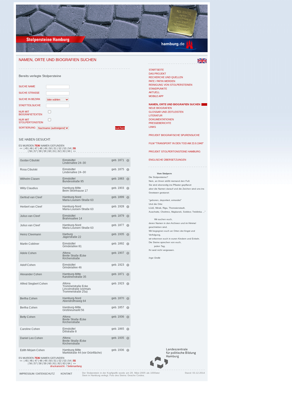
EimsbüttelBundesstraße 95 (73, 180)
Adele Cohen (28, 253)
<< (21, 148)
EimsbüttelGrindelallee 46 (72, 266)
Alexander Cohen (31, 274)
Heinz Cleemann (30, 234)
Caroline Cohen (30, 329)
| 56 (30, 151)
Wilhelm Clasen (30, 178)
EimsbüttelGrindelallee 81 (72, 245)
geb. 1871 (118, 160)
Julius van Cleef (30, 216)
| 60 (49, 151)
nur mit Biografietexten (30, 113)
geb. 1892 (118, 243)
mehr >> (128, 160)
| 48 (40, 148)
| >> (73, 151)
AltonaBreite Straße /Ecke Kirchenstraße (74, 255)
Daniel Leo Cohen (31, 338)
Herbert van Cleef (31, 206)
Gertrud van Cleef (31, 197)
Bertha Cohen (28, 298)
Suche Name (27, 86)
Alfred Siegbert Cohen (34, 283)
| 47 (35, 148)
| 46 (31, 148)
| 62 (59, 151)
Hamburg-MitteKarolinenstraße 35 (74, 275)
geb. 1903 (118, 188)
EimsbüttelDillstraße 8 (70, 330)
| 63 (63, 151)
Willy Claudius (29, 188)
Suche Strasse (29, 92)
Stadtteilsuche (30, 105)
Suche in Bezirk (29, 99)
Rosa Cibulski (28, 169)
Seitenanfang (74, 366)
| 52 (59, 148)
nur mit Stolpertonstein (31, 121)
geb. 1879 (118, 215)
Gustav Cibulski (29, 160)
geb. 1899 (118, 197)
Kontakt (66, 373)
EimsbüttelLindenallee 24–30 (74, 161)
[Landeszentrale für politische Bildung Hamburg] (171, 367)
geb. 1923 (118, 264)
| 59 (44, 151)
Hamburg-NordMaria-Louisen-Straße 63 (78, 198)
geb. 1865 (118, 328)
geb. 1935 (118, 234)
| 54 (69, 148)
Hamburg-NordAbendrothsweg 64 (74, 300)
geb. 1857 (118, 307)
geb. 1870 (118, 298)
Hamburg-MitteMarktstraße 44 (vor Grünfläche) (82, 351)
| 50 (50, 148)
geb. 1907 (118, 252)
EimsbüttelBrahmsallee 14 (72, 217)
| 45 (26, 148)
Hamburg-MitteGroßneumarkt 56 (73, 309)
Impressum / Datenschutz (37, 373)
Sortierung (27, 127)
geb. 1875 (118, 169)
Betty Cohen (27, 317)
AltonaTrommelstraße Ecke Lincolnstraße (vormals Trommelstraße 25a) (77, 287)
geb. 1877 (118, 225)
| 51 (54, 148)
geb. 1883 (118, 178)
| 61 (54, 151)
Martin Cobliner (29, 243)
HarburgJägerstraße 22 (72, 236)
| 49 (45, 148)
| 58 (39, 151)
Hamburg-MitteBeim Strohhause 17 (75, 189)
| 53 (64, 148)
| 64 (68, 151)
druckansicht (57, 366)
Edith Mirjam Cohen (32, 350)
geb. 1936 (118, 316)
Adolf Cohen (28, 265)
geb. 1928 (118, 206)
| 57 (35, 151)
